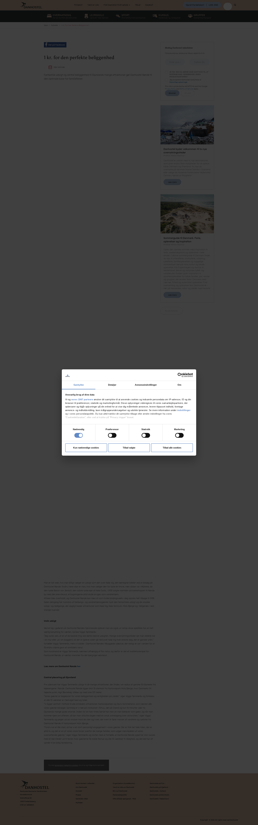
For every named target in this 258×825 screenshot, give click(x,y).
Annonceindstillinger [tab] (146, 385)
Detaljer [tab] (112, 385)
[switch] (112, 435)
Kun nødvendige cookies (86, 448)
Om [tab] (179, 385)
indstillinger (184, 410)
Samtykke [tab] (78, 385)
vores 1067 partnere (82, 399)
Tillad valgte (129, 448)
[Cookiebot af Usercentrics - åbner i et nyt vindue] (180, 375)
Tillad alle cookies (172, 448)
